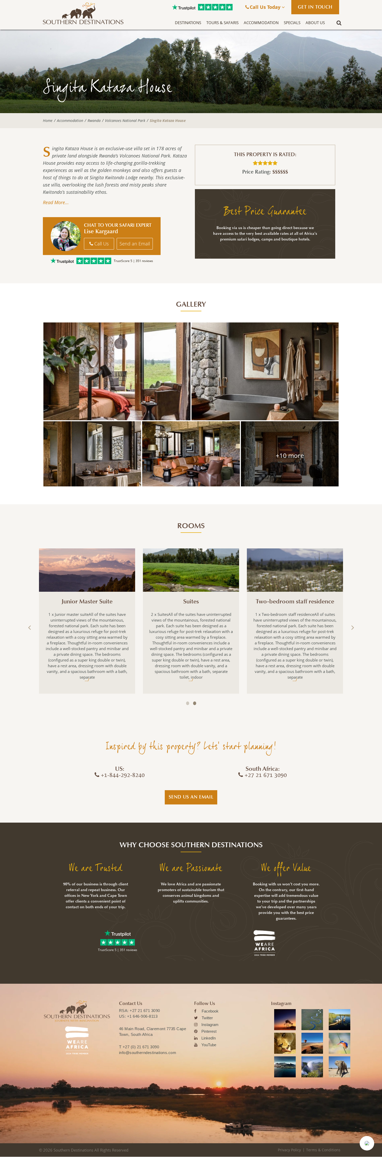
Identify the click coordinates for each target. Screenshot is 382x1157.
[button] (367, 1143)
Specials (292, 22)
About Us (315, 22)
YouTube (208, 1045)
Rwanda (94, 120)
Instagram (210, 1024)
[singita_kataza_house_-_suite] (116, 371)
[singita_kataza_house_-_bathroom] (92, 453)
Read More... (56, 202)
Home (47, 120)
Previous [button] (30, 627)
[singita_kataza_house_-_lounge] (290, 453)
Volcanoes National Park (125, 120)
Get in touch (315, 7)
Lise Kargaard (101, 231)
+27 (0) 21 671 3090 (141, 1047)
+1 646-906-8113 (142, 1016)
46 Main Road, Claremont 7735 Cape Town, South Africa (152, 1032)
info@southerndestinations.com (147, 1052)
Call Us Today (266, 7)
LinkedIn (208, 1038)
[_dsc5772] (191, 453)
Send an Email (135, 243)
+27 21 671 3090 (145, 1010)
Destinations (188, 22)
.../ (87, 679)
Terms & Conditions (323, 1149)
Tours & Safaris (222, 22)
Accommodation (261, 22)
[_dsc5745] (265, 371)
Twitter (207, 1018)
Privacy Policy (289, 1149)
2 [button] (194, 703)
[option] (87, 621)
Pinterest (208, 1031)
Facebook (210, 1011)
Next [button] (352, 627)
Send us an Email (191, 797)
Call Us (101, 243)
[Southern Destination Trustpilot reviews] (184, 7)
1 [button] (187, 703)
